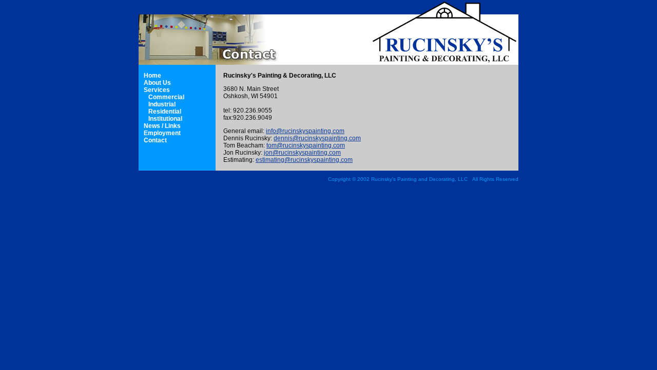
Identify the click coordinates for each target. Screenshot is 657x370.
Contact (155, 140)
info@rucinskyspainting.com (305, 131)
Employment (162, 133)
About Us (157, 82)
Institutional (165, 118)
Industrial (162, 104)
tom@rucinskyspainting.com (305, 145)
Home (152, 75)
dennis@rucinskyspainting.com (317, 138)
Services (157, 90)
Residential (164, 111)
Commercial (166, 97)
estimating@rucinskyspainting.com (304, 159)
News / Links (162, 126)
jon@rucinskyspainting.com (302, 152)
